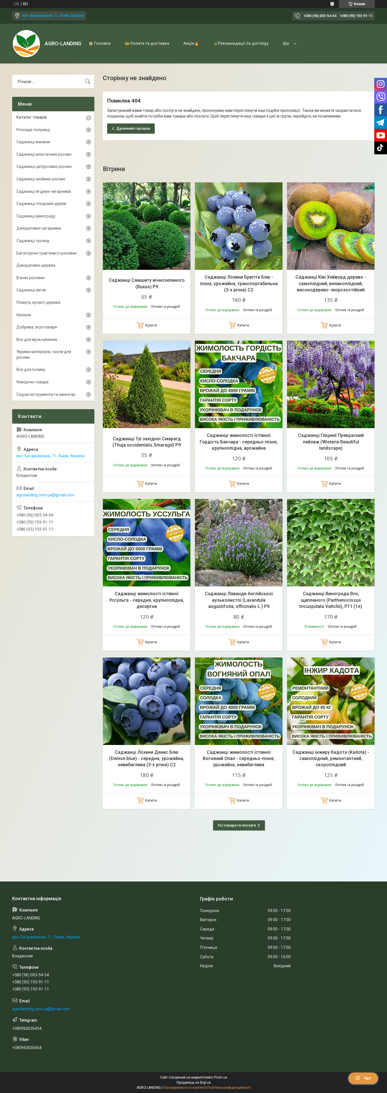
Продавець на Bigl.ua (194, 1083)
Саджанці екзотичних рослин (43, 154)
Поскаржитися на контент (184, 1088)
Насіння (23, 315)
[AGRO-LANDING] (26, 43)
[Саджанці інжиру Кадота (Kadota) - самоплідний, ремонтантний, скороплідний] (331, 701)
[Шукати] (87, 81)
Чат (367, 1078)
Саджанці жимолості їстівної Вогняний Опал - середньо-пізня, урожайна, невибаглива (239, 759)
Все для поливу (30, 369)
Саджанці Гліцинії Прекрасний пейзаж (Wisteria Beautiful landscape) (331, 442)
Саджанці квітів (31, 290)
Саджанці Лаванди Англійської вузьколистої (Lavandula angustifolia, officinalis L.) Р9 (239, 600)
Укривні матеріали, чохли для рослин (43, 354)
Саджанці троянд (32, 240)
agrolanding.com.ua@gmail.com (45, 495)
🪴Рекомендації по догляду (241, 43)
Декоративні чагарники (38, 228)
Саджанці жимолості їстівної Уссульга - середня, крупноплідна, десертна (146, 600)
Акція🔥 (191, 43)
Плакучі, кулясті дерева (38, 302)
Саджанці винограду (36, 216)
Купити (151, 325)
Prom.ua (220, 1077)
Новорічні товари (32, 382)
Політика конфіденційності (229, 1088)
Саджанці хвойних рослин (40, 179)
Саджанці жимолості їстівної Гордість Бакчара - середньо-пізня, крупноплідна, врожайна (239, 442)
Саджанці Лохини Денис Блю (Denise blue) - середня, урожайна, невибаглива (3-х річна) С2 (146, 759)
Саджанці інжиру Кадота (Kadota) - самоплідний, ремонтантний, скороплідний (330, 759)
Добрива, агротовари (36, 327)
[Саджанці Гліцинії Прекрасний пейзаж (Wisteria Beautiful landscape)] (331, 384)
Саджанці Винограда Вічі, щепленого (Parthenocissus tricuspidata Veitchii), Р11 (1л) (330, 600)
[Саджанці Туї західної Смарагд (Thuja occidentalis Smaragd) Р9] (146, 384)
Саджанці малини (33, 142)
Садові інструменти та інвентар (45, 394)
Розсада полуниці (33, 129)
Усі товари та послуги (237, 825)
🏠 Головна (99, 43)
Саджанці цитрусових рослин (44, 166)
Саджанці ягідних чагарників (43, 191)
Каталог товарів (31, 117)
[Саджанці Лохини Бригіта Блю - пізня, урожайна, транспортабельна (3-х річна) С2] (238, 226)
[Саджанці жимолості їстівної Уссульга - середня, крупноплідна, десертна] (146, 542)
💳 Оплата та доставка (147, 43)
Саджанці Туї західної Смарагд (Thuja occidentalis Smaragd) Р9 (146, 442)
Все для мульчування (36, 339)
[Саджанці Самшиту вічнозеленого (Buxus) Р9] (146, 226)
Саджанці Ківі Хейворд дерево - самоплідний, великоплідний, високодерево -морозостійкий (330, 283)
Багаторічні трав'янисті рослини (46, 253)
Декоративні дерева (35, 265)
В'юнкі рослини (30, 278)
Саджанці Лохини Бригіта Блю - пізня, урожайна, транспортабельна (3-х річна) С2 (239, 283)
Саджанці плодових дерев (41, 203)
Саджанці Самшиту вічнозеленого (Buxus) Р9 (147, 283)
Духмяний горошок (133, 128)
